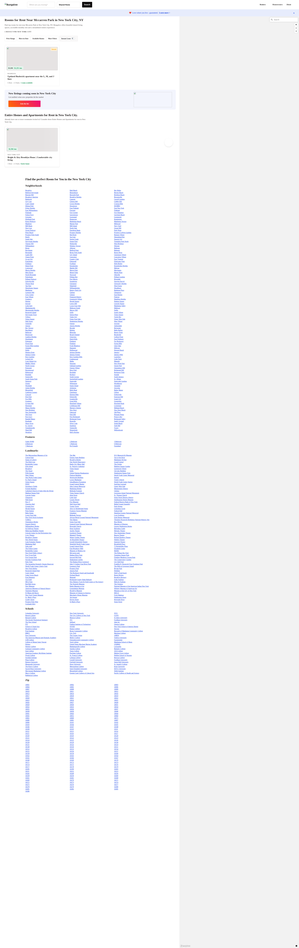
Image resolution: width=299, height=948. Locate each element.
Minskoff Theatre (75, 535)
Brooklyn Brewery (120, 577)
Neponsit (73, 363)
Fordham (73, 264)
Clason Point (29, 257)
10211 (27, 771)
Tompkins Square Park (121, 555)
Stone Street (118, 602)
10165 (27, 758)
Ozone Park (118, 366)
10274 (116, 782)
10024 (72, 700)
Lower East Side (75, 306)
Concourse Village (120, 257)
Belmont (117, 250)
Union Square (29, 319)
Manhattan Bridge (76, 489)
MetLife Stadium (119, 582)
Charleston (73, 392)
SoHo (71, 312)
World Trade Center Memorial (124, 475)
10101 (72, 722)
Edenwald (73, 261)
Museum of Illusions (121, 524)
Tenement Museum (31, 591)
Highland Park (30, 219)
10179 (116, 767)
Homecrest (73, 219)
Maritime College (120, 633)
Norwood (73, 275)
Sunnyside (73, 381)
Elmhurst (73, 341)
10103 (27, 725)
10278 (27, 787)
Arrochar (117, 388)
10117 (116, 733)
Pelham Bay (74, 277)
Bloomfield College (76, 671)
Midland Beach (119, 408)
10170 (116, 760)
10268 (116, 778)
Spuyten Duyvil (119, 281)
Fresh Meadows (75, 346)
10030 (72, 705)
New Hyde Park (119, 363)
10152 (27, 749)
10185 (27, 769)
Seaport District (30, 524)
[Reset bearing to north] (296, 31)
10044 (116, 714)
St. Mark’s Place (30, 597)
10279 (72, 787)
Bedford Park (74, 250)
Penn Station (29, 511)
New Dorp (73, 410)
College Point (118, 337)
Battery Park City (75, 290)
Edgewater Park (119, 261)
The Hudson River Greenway (79, 562)
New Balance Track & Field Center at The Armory (86, 582)
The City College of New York (80, 615)
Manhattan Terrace (120, 221)
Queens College (119, 624)
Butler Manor (118, 390)
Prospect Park (74, 568)
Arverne (116, 323)
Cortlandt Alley (30, 604)
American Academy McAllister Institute (38, 653)
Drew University (75, 664)
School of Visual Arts (32, 626)
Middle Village (30, 363)
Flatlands (28, 213)
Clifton (116, 392)
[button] (294, 5)
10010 (27, 691)
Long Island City (31, 361)
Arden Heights (30, 388)
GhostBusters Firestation (78, 482)
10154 (116, 749)
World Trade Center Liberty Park (36, 566)
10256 (116, 773)
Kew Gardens (29, 357)
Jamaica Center (30, 355)
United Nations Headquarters (79, 473)
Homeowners (277, 4)
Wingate (116, 246)
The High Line (30, 462)
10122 (72, 738)
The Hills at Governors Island (124, 566)
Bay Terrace (29, 328)
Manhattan (28, 290)
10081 (72, 720)
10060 (116, 716)
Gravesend (73, 217)
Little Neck (118, 359)
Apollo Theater (75, 531)
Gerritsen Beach (119, 215)
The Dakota (73, 520)
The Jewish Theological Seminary (36, 620)
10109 (27, 729)
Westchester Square (31, 288)
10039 (72, 711)
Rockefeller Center (31, 464)
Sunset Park (74, 241)
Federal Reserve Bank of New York (125, 502)
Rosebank (28, 421)
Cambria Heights (30, 337)
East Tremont (118, 259)
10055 (72, 716)
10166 (72, 758)
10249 (72, 773)
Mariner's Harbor (75, 408)
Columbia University (32, 613)
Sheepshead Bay (119, 237)
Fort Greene (74, 213)
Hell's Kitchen (74, 432)
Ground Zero (29, 506)
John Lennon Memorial (77, 486)
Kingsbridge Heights (121, 266)
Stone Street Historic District (123, 497)
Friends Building (30, 489)
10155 (27, 751)
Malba (72, 361)
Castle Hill (28, 255)
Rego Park (73, 370)
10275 (27, 785)
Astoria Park (74, 571)
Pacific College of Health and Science (126, 673)
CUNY (116, 615)
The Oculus (118, 464)
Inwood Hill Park (75, 557)
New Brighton (30, 410)
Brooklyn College (31, 629)
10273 (72, 782)
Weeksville (73, 244)
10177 (27, 767)
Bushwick (28, 199)
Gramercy (28, 299)
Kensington (118, 219)
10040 (116, 711)
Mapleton (28, 224)
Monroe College (75, 618)
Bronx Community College (79, 631)
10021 (72, 698)
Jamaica (116, 352)
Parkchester (29, 277)
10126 (116, 740)
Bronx (27, 248)
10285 (116, 789)
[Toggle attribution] (296, 945)
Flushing (72, 343)
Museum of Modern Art (77, 551)
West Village (118, 321)
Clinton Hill (74, 201)
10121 (27, 738)
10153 (72, 749)
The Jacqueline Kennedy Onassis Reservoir (39, 564)
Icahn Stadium (119, 580)
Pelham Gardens (119, 277)
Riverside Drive (119, 600)
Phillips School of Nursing (123, 655)
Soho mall (28, 546)
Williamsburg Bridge (32, 526)
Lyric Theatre (29, 535)
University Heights (120, 284)
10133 (116, 745)
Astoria (27, 326)
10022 (116, 698)
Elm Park (28, 397)
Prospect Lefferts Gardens (122, 232)
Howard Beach (119, 350)
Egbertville (117, 395)
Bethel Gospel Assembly (122, 504)
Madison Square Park (32, 493)
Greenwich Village (76, 299)
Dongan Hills (74, 395)
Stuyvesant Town (31, 315)
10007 (27, 689)
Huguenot (28, 406)
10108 (116, 727)
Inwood (27, 304)
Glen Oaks (117, 346)
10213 (116, 771)
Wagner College (30, 646)
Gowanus (28, 217)
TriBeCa (28, 520)
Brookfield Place (119, 544)
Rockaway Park (119, 372)
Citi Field (28, 580)
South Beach (118, 423)
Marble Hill (73, 268)
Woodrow (28, 432)
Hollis (27, 350)
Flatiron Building (75, 475)
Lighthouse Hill (75, 406)
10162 (27, 756)
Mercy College (30, 673)
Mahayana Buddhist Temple (34, 531)
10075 (116, 718)
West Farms (118, 286)
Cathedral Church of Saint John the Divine (39, 491)
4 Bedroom (29, 444)
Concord (28, 395)
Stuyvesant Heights (31, 241)
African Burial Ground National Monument (84, 517)
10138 (27, 747)
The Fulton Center (31, 548)
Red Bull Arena (30, 584)
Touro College (74, 651)
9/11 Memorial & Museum (123, 455)
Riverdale (117, 279)
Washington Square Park (122, 473)
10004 (27, 687)
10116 (72, 733)
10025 (116, 700)
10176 (116, 765)
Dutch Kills (73, 339)
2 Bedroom (73, 441)
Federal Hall (118, 511)
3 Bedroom (117, 441)
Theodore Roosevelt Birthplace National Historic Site (131, 520)
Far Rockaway (119, 341)
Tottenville (73, 428)
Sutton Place (74, 315)
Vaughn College (75, 649)
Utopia (27, 383)
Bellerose (28, 332)
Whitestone (73, 383)
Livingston (117, 406)
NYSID (72, 626)
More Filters (52, 38)
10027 (72, 702)
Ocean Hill (117, 228)
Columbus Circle (119, 509)
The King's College (31, 666)
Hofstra (27, 644)
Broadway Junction (31, 197)
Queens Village (75, 368)
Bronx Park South (76, 252)
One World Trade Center (33, 477)
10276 (72, 785)
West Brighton (119, 244)
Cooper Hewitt (74, 500)
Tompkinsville (30, 428)
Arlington (73, 388)
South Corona (74, 377)
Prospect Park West (31, 602)
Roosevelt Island (30, 312)
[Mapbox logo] (185, 946)
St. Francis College (76, 655)
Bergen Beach (118, 193)
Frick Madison (119, 595)
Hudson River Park (76, 555)
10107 (72, 727)
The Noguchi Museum (77, 584)
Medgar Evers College (121, 653)
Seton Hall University (121, 662)
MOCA (116, 593)
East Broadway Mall (76, 548)
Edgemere (28, 341)
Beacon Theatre (119, 535)
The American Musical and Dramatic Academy (40, 638)
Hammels (73, 348)
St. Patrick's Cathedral (77, 466)
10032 (27, 707)
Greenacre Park (75, 566)
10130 (116, 742)
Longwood (28, 268)
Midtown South (75, 308)
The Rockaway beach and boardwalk (82, 573)
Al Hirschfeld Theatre (77, 540)
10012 (116, 691)
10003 (116, 685)
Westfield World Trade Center (80, 544)
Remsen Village (119, 235)
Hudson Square (119, 301)
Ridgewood (29, 372)
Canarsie (72, 199)
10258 (27, 776)
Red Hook (73, 235)
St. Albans (117, 379)
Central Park (29, 457)
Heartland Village (75, 403)
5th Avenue (73, 597)
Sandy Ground (119, 421)
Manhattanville (30, 308)
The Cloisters (118, 584)
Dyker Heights (30, 208)
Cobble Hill (118, 201)
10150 (72, 747)
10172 (72, 762)
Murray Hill (74, 310)
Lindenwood (74, 359)
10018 (72, 696)
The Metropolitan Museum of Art (36, 455)
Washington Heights (76, 321)
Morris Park (74, 270)
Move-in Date (23, 38)
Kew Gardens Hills (76, 357)
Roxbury (72, 375)
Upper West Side (119, 319)
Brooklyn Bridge (75, 460)
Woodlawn (117, 288)
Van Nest (28, 286)
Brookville (117, 335)
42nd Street (73, 495)
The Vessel (28, 471)
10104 (72, 725)
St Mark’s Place (75, 602)
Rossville (73, 421)
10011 (72, 691)
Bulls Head (73, 390)
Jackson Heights (75, 352)
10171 (27, 762)
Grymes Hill (29, 403)
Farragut (72, 210)
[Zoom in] (296, 24)
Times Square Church (77, 493)
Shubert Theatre (119, 540)
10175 (72, 765)
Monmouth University (32, 664)
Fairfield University (76, 662)
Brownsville (118, 197)
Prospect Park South (32, 235)
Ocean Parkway (30, 230)
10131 (27, 745)
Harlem (27, 301)
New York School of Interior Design (126, 626)
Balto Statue (29, 513)
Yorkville (28, 323)
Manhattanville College (77, 646)
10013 (27, 694)
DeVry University (120, 669)
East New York (119, 208)
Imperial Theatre (119, 542)
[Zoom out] (296, 28)
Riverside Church (75, 526)
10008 (72, 689)
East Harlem (118, 295)
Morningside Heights (32, 310)
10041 (27, 714)
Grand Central (118, 462)
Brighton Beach (119, 195)
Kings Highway (30, 221)
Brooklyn (28, 190)
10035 (27, 709)
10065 (27, 718)
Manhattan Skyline (120, 460)
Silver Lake (73, 423)
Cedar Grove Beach (31, 575)
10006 (116, 687)
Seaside (116, 375)
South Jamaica (119, 377)
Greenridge (117, 401)
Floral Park (29, 343)
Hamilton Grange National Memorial (126, 513)
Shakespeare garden (76, 560)
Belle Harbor (118, 330)
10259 (72, 776)
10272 (27, 782)
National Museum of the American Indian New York (131, 586)
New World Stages (31, 540)
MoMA (116, 551)
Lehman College (75, 658)
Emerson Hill (118, 397)
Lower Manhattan (75, 480)
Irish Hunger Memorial (121, 517)
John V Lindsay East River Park (80, 564)
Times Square (118, 315)
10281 (27, 789)
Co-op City (29, 259)
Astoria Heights (75, 326)
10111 (116, 729)
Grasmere (28, 401)
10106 (27, 727)
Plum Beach (29, 232)
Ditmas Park (29, 206)
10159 (72, 753)
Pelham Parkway (30, 279)
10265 (72, 778)
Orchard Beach (75, 575)
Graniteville (74, 399)
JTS (71, 620)
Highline (117, 571)
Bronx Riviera (118, 575)
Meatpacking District (121, 489)
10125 (72, 740)
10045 (27, 716)
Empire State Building (77, 457)
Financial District (75, 297)
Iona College (29, 651)
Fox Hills (28, 399)
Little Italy (28, 306)
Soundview (73, 281)
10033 (72, 707)
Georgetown (74, 215)
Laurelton (117, 357)
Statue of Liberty (31, 460)
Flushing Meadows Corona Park (124, 557)
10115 (27, 733)
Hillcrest (117, 348)
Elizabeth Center (119, 548)
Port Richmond (75, 417)
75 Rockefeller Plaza (121, 546)
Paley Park (28, 562)
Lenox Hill (73, 304)
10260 (116, 776)
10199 (72, 769)
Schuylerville (29, 281)
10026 (27, 702)
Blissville (73, 332)
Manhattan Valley (120, 306)
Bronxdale (28, 252)
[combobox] (41, 4)
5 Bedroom (73, 444)
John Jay (117, 622)
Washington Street (120, 597)
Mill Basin (28, 226)
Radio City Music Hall (77, 464)
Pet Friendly (74, 446)
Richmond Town (75, 419)
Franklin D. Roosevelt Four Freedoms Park (128, 564)
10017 (27, 696)
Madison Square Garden (122, 466)
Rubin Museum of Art (77, 586)
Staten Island (74, 386)
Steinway (28, 381)
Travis (116, 428)
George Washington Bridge (123, 526)
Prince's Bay (118, 417)
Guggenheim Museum (77, 588)
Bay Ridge (117, 190)
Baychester (28, 250)
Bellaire (72, 330)
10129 (72, 742)
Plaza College (29, 660)
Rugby (27, 237)
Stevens (116, 629)
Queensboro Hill (119, 368)
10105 (116, 725)
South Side (29, 239)
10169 (72, 760)
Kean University (119, 666)
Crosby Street (29, 600)
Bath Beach (73, 190)
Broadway (28, 469)
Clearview (73, 337)
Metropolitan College (77, 666)
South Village (118, 312)
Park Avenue (118, 506)
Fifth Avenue (29, 473)
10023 (27, 700)
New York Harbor (31, 568)
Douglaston (29, 339)
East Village (29, 297)
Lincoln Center (30, 495)
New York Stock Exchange (34, 517)
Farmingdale (118, 640)
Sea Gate (73, 237)
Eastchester (29, 261)
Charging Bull (30, 504)
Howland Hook (119, 403)
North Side (73, 228)
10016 (116, 694)
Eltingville (73, 397)
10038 (27, 711)
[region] (205, 53)
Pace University (30, 635)
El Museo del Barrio (32, 593)
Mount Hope (118, 272)
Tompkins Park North (121, 241)
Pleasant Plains (119, 414)
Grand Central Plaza (76, 546)
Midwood (117, 224)
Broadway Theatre (31, 537)
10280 (116, 787)
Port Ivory (28, 417)
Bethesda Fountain (76, 491)
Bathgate (117, 248)
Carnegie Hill (29, 292)
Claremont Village (120, 255)
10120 (116, 736)
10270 (72, 780)
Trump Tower (74, 506)
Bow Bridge (118, 522)
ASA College (118, 651)
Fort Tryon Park (30, 555)
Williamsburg (29, 246)
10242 (27, 773)
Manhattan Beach (75, 221)
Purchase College (75, 653)
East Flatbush (74, 208)
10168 (27, 760)
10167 (116, 758)
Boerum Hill (29, 195)
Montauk (73, 577)
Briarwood (28, 335)
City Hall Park (119, 562)
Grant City (117, 399)
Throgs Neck (29, 284)
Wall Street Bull (75, 504)
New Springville (30, 412)
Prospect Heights (75, 232)
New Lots (28, 228)
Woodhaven (118, 383)
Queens (72, 323)
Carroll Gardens (119, 199)
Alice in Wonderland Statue (79, 509)
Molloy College (75, 638)
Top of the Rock (119, 457)
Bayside (72, 328)
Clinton (72, 295)
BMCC (27, 633)
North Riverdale (30, 275)
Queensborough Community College (82, 640)
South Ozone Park (31, 379)
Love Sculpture (119, 515)
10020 (27, 698)
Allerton (72, 248)
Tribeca (27, 317)
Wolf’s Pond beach (120, 573)
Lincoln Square (119, 304)
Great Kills (73, 401)
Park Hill (73, 414)
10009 (116, 689)
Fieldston (28, 264)
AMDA (116, 635)
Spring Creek (74, 239)
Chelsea (72, 292)
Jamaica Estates (75, 355)
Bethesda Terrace (75, 515)
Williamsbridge (75, 288)
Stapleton (73, 426)
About (288, 4)
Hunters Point (29, 352)
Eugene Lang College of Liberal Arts (82, 673)
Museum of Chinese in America (80, 593)
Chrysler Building (120, 471)
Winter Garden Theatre (77, 537)
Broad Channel (75, 335)
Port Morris (73, 279)
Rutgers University (31, 662)
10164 (116, 756)
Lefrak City (29, 359)
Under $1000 (29, 441)
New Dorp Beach (119, 410)
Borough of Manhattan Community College (128, 631)
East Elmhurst (118, 339)
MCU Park (28, 582)
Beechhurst (29, 330)
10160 (116, 753)
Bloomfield (29, 390)
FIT (26, 624)
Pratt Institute (29, 631)
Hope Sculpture (75, 528)
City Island (73, 255)
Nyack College (30, 655)
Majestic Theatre (119, 531)
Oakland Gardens (75, 366)
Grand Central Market (77, 484)
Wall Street (29, 321)
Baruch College (30, 615)
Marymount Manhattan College (35, 671)
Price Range (10, 38)
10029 (27, 705)
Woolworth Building (76, 477)
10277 (116, 785)
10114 (116, 731)
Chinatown (117, 292)
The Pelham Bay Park (121, 553)
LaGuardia (117, 646)
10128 (27, 742)
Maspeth (117, 361)
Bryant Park (118, 568)
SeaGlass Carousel (120, 484)
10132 (72, 745)
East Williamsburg (31, 210)
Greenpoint (117, 217)
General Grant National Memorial (81, 524)
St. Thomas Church (120, 495)
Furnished (117, 446)
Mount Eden (74, 272)
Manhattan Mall (30, 544)
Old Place (117, 412)
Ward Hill (28, 430)
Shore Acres (29, 423)
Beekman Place (119, 290)
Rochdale (73, 372)
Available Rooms (38, 38)
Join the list (24, 104)
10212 (72, 771)
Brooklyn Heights (75, 197)
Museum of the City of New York (125, 591)
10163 (72, 756)
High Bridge (118, 264)
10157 (116, 751)
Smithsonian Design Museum (123, 500)
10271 (116, 780)
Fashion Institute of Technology (80, 624)
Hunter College (75, 629)
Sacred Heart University (33, 669)
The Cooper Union (76, 635)
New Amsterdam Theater (122, 533)
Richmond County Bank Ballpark (81, 580)
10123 (116, 738)
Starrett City (118, 239)
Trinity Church (119, 480)
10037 (116, 709)
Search (87, 5)
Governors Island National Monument (126, 493)
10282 (72, 789)
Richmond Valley (119, 419)
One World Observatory (77, 462)
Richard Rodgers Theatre (122, 537)
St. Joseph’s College (120, 664)
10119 (72, 736)
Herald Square (74, 301)
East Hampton (30, 577)
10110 (72, 729)
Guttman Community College (35, 649)
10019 (116, 696)
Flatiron (116, 297)
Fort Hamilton (119, 213)
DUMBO (117, 206)
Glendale (28, 348)
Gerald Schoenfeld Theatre (78, 542)
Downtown (73, 206)
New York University (77, 613)
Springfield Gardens (76, 379)
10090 (27, 722)
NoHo (116, 310)
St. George (28, 426)
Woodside (28, 386)
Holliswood (73, 350)
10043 (72, 714)
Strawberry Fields (31, 486)
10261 (27, 778)
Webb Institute (119, 671)
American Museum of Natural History (37, 588)
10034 (116, 707)
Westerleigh (73, 430)
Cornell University (76, 660)
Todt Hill (117, 426)
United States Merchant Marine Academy (83, 644)
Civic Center (29, 295)
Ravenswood (29, 370)
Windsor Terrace (75, 246)
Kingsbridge (74, 266)
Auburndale (118, 326)
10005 (72, 687)
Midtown (117, 308)
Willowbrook (118, 430)
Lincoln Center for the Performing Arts (38, 533)
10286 (27, 791)
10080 (27, 720)
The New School (30, 622)
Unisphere (73, 513)
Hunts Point (29, 266)
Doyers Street (74, 600)
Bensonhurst (74, 193)
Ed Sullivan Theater (32, 528)
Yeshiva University (120, 638)
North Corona (29, 366)
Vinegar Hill (29, 244)
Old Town (28, 414)
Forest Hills (118, 343)
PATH (27, 484)
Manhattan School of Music (123, 642)
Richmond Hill (119, 370)
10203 (116, 769)
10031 (116, 705)
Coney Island (29, 204)
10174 (27, 765)
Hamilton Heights (120, 299)
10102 (116, 722)
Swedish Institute (31, 658)
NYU (116, 613)
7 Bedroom (29, 446)
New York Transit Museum (34, 595)
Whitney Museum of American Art (125, 588)
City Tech (73, 633)
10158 (27, 753)
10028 (116, 702)
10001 (27, 685)
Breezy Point (118, 332)
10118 (27, 736)
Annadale (117, 386)
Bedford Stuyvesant (31, 193)
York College (74, 642)
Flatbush (117, 210)
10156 (72, 751)
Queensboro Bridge (31, 522)
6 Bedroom (117, 444)
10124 (27, 740)
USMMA (117, 644)
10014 (72, 694)
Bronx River (118, 252)
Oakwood (73, 412)
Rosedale (28, 375)
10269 (27, 780)
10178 (72, 767)
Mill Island (73, 226)
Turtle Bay (117, 317)
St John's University (120, 618)
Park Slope (117, 230)
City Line (28, 201)
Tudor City (73, 317)
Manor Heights (30, 408)
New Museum (29, 586)
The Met (72, 455)
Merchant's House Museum (78, 595)
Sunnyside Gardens (120, 381)
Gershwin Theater (76, 533)
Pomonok (28, 368)
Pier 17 (27, 502)
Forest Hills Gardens (32, 346)
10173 (116, 762)
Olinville (117, 275)
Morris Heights (30, 270)
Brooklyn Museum (76, 591)
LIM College (29, 640)
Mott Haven (29, 272)
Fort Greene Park (31, 557)
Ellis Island (29, 466)
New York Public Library (33, 553)
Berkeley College (119, 649)
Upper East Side (75, 319)
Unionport (73, 284)
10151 (116, 747)
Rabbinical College (31, 675)
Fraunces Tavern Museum (78, 511)
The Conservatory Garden (122, 560)
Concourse (73, 257)
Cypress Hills (118, 204)
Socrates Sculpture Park (33, 560)
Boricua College (119, 658)
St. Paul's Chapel (31, 480)
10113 (72, 731)
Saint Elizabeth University (78, 669)
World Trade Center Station (123, 482)
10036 (72, 709)
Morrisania (117, 270)
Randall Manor (30, 419)
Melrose (116, 268)
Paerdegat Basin (75, 230)
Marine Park (74, 224)
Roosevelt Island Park (32, 571)
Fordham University (120, 620)
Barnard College (30, 618)
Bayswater (117, 328)
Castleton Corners (31, 392)
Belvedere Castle (119, 528)
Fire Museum (74, 502)
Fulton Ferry (29, 215)
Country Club (74, 259)
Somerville (29, 377)
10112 (27, 731)
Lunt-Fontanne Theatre (33, 542)
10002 (72, 685)
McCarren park (75, 553)
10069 (72, 718)
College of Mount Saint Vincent (35, 642)
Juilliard (72, 622)
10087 (116, 720)
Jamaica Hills (118, 355)
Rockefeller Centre (31, 551)
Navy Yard (117, 226)
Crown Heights (75, 204)
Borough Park (74, 195)
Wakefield (73, 286)
